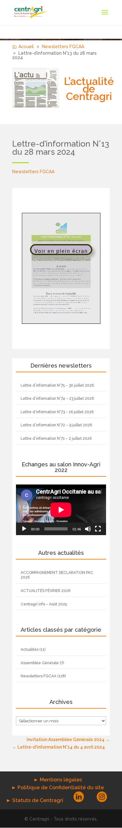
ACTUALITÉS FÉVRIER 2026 (45, 591)
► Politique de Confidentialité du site (57, 787)
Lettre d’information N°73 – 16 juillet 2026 (57, 412)
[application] (61, 509)
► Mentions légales (57, 780)
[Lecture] (24, 529)
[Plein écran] (98, 529)
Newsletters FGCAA (33, 171)
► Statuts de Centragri (34, 800)
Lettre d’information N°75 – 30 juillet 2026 (57, 385)
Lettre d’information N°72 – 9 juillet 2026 (56, 425)
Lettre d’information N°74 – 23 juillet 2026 (57, 398)
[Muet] (88, 529)
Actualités (29, 649)
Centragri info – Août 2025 (44, 604)
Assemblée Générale (40, 663)
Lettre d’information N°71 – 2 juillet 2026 (56, 438)
